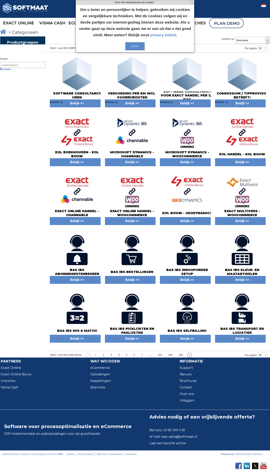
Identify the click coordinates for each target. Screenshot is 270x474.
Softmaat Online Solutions (249, 454)
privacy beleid (163, 35)
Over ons (187, 394)
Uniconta (8, 381)
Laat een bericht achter (168, 443)
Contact (186, 387)
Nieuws (185, 374)
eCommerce (100, 368)
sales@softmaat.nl (183, 437)
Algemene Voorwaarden (109, 454)
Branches (97, 387)
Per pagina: (251, 48)
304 (170, 355)
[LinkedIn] (247, 465)
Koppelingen (100, 381)
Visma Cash (9, 387)
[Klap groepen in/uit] (4, 41)
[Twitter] (255, 465)
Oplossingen (100, 374)
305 (181, 355)
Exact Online (11, 368)
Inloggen (187, 400)
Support (186, 368)
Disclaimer (131, 454)
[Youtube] (263, 465)
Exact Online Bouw (16, 374)
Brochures (188, 381)
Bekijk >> (77, 162)
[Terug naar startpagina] (25, 20)
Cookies (70, 454)
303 (160, 355)
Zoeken (4, 58)
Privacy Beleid (85, 454)
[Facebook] (238, 465)
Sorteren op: (228, 39)
